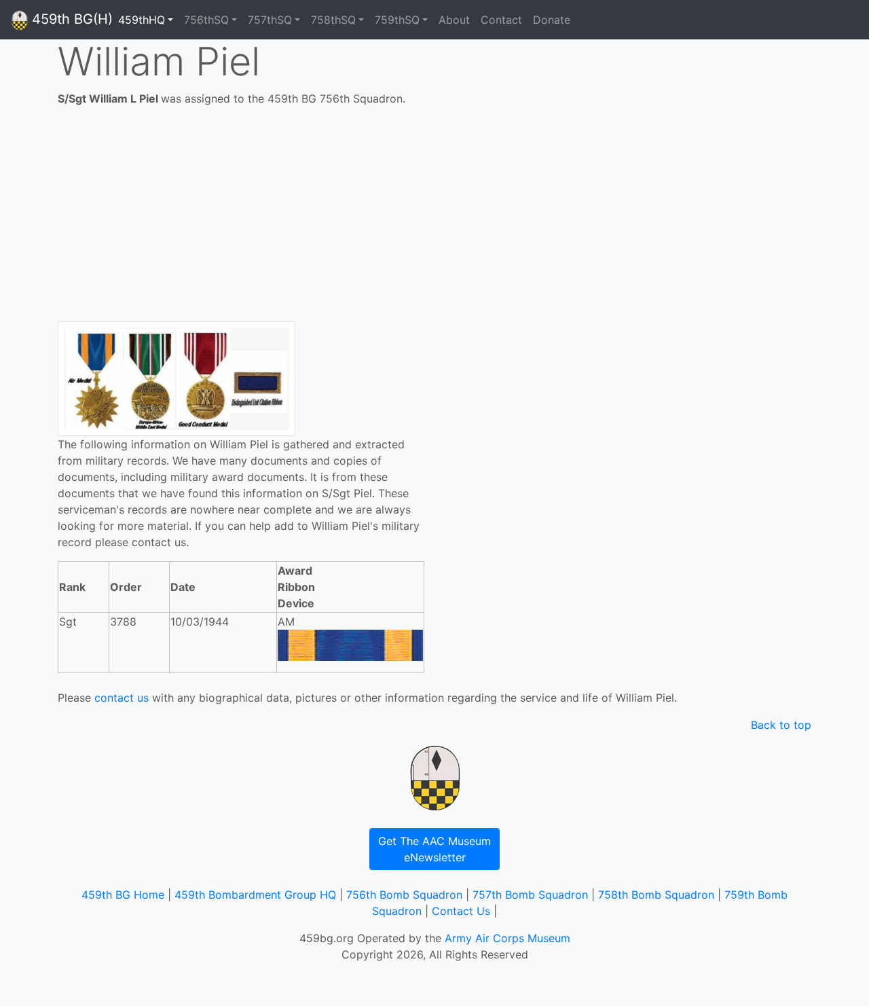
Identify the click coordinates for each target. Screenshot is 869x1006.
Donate (551, 19)
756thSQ (206, 19)
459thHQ (141, 19)
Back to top (781, 725)
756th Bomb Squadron (404, 894)
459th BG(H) (70, 19)
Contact (501, 19)
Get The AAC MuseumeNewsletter (434, 849)
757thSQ (270, 19)
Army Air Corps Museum (507, 938)
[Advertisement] (434, 219)
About (454, 19)
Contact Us (461, 911)
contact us (121, 697)
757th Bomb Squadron (530, 894)
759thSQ (397, 19)
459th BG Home (122, 894)
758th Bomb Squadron (656, 894)
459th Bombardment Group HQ (255, 894)
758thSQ (333, 19)
